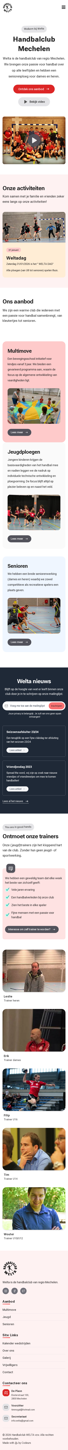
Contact (8, 1372)
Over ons (8, 1350)
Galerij (7, 1357)
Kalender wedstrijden (16, 1343)
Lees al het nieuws (13, 801)
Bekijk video (37, 101)
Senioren (8, 1324)
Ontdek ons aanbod (31, 89)
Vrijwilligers (10, 1365)
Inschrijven (56, 706)
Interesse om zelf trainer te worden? (29, 929)
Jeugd (7, 1317)
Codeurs (26, 1442)
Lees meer (17, 538)
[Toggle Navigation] (63, 7)
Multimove (9, 1309)
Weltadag (16, 258)
